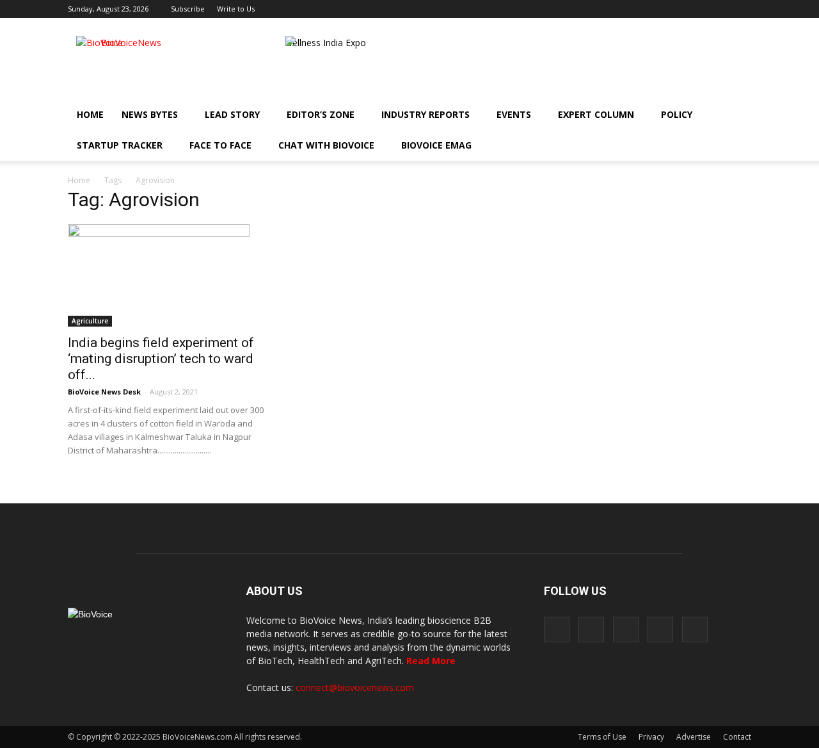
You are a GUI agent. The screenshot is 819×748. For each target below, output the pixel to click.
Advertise (693, 736)
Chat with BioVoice (326, 145)
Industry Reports (425, 114)
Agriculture (90, 320)
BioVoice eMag (436, 145)
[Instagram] (678, 9)
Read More (431, 660)
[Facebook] (657, 9)
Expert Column (596, 114)
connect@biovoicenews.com (355, 687)
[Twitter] (720, 9)
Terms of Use (602, 736)
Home (90, 114)
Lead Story (232, 114)
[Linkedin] (699, 9)
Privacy (651, 736)
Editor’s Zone (320, 114)
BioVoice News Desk (104, 391)
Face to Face (220, 145)
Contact (737, 736)
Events (514, 114)
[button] (705, 145)
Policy (676, 114)
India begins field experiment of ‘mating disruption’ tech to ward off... (161, 358)
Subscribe (188, 8)
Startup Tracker (120, 145)
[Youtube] (741, 9)
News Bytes (150, 114)
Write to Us (236, 8)
